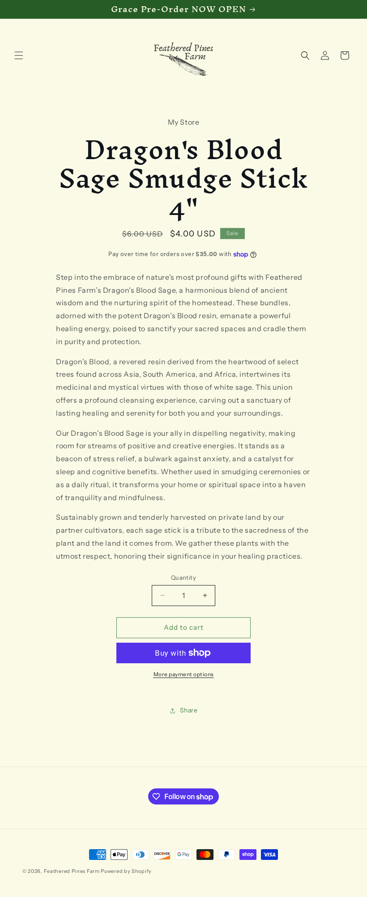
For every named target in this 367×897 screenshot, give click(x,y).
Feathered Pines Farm (72, 871)
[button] (19, 55)
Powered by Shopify (126, 871)
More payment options (184, 674)
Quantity (183, 577)
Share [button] (189, 710)
